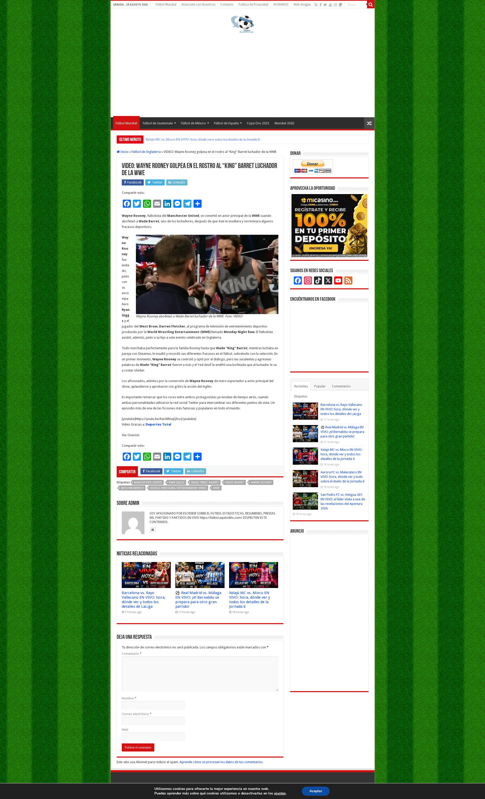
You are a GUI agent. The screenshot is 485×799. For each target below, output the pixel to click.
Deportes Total (158, 424)
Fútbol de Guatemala (158, 123)
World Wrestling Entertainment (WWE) (178, 488)
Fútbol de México (193, 123)
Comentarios (341, 386)
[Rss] (316, 5)
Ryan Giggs (176, 482)
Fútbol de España (226, 123)
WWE (216, 488)
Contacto (226, 4)
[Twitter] (325, 5)
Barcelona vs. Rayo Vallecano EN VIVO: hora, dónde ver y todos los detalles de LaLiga (143, 600)
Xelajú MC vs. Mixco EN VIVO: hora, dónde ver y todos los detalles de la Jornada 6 (203, 139)
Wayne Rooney (261, 482)
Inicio (124, 152)
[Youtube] (330, 5)
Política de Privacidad (253, 4)
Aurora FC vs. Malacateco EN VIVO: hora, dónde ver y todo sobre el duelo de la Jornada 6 (342, 476)
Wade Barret (235, 482)
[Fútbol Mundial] (242, 24)
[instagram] (335, 5)
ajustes (280, 793)
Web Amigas (302, 4)
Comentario (131, 653)
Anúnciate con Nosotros (198, 4)
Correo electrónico (137, 714)
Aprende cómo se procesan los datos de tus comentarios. (221, 762)
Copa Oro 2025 (258, 123)
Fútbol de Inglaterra (146, 152)
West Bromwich (132, 488)
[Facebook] (320, 5)
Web (125, 730)
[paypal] (340, 5)
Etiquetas (300, 396)
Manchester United (148, 482)
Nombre (129, 698)
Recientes (301, 386)
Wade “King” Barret (205, 482)
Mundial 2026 (284, 123)
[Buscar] (371, 4)
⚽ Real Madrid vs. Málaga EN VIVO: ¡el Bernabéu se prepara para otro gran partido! (198, 600)
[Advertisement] (242, 74)
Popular (320, 386)
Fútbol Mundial (166, 4)
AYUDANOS (280, 4)
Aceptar (315, 791)
